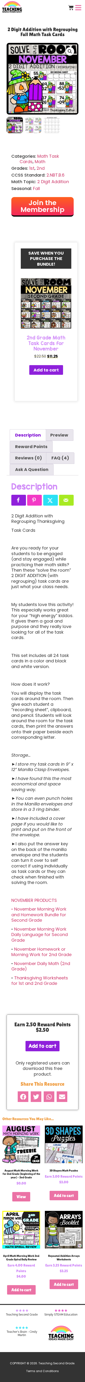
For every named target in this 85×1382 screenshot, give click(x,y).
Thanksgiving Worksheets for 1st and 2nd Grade (39, 980)
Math (40, 162)
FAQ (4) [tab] (60, 458)
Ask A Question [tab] (31, 469)
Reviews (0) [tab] (28, 458)
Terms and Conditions (42, 1371)
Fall (36, 188)
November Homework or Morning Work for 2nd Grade (41, 951)
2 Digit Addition (53, 182)
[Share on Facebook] (18, 500)
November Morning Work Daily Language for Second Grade (39, 934)
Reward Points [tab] (31, 447)
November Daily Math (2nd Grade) (40, 966)
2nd (41, 168)
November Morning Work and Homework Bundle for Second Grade (38, 914)
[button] (70, 51)
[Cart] (71, 7)
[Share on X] (50, 500)
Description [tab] (28, 435)
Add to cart (46, 370)
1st (31, 168)
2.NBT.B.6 (55, 175)
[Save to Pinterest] (34, 500)
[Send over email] (66, 500)
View (21, 1196)
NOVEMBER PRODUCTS (34, 900)
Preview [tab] (59, 435)
